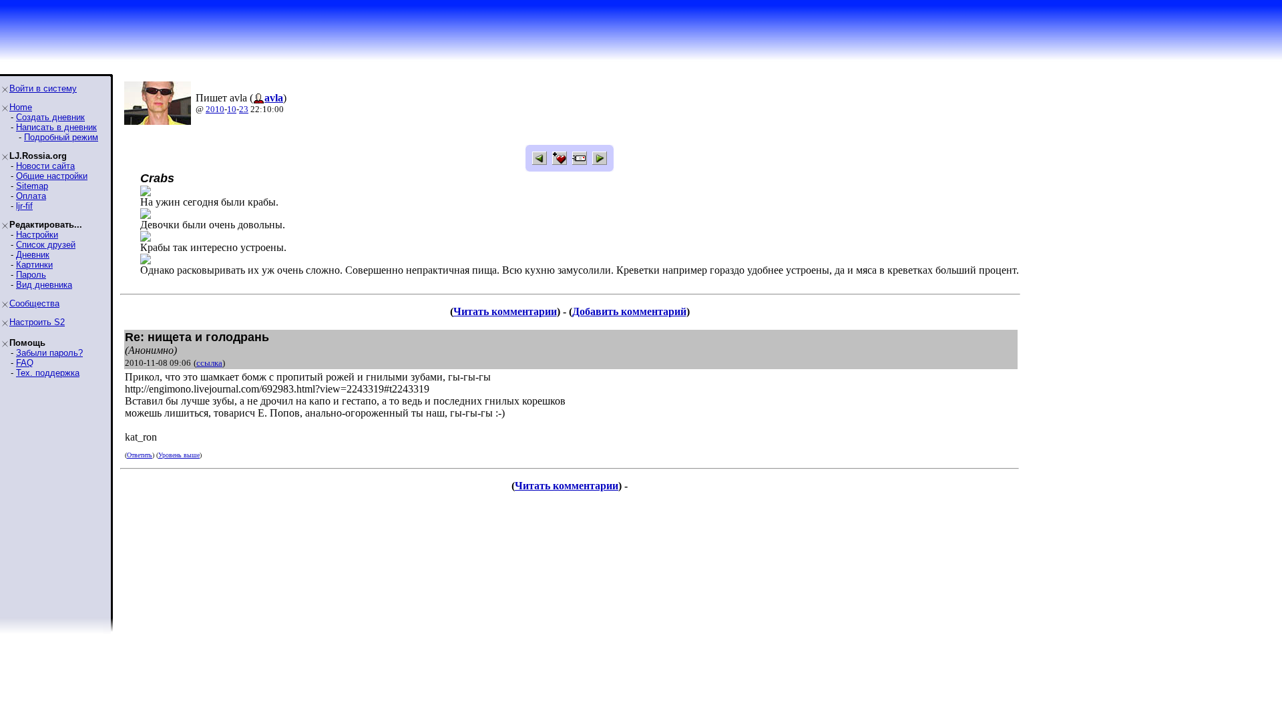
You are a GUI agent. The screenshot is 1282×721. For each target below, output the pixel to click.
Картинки (34, 265)
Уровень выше (179, 455)
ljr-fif (24, 206)
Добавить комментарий (629, 311)
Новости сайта (45, 166)
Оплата (31, 196)
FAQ (24, 363)
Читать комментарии (505, 311)
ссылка (209, 363)
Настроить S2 (37, 322)
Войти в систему (43, 88)
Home (20, 107)
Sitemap (32, 186)
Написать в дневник (56, 127)
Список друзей (45, 245)
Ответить (139, 455)
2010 (215, 109)
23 (243, 109)
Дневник (32, 255)
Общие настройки (51, 176)
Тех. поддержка (47, 373)
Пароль (31, 275)
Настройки (37, 235)
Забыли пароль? (49, 353)
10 (231, 109)
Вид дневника (44, 285)
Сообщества (34, 303)
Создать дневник (50, 117)
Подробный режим (61, 137)
